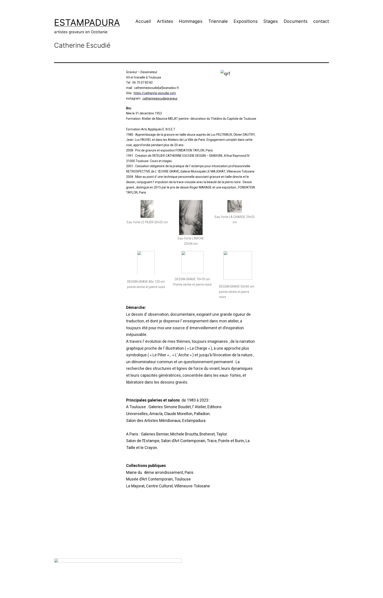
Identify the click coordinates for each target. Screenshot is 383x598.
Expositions (246, 21)
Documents (295, 21)
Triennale (218, 21)
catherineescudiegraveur (160, 98)
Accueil (143, 21)
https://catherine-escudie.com (155, 93)
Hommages (190, 21)
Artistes (165, 21)
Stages (270, 21)
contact (321, 21)
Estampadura (87, 22)
